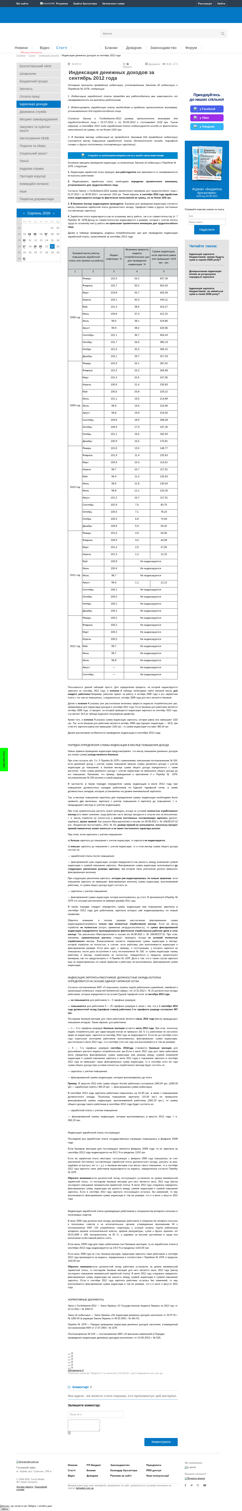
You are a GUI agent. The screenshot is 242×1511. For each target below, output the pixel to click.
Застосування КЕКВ (34, 138)
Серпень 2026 (38, 213)
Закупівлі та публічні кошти (35, 128)
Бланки (111, 48)
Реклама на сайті (120, 1475)
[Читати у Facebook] (187, 1485)
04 (29, 234)
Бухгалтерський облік (35, 66)
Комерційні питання (34, 184)
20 (40, 246)
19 (35, 246)
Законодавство (163, 48)
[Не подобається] (69, 1368)
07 (46, 234)
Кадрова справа (32, 168)
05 (35, 234)
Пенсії (24, 161)
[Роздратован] (69, 1365)
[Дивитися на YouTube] (206, 1485)
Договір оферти (24, 1487)
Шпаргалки (28, 73)
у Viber (204, 117)
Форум (191, 48)
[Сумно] (69, 1362)
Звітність (26, 89)
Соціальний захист (33, 153)
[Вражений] (69, 1359)
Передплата (31, 53)
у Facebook (207, 108)
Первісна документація (37, 199)
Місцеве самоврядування (39, 119)
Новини (21, 48)
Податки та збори (33, 146)
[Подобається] (69, 1354)
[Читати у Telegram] (193, 1485)
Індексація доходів (33, 104)
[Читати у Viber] (200, 1485)
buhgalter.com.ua (85, 1488)
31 (24, 258)
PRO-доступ (153, 1470)
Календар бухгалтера (123, 1470)
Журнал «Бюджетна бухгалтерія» (207, 191)
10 (24, 240)
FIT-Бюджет (86, 46)
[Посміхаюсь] (69, 1357)
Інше (23, 191)
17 (24, 246)
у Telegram (207, 126)
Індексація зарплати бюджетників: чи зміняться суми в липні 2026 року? (206, 291)
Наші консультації (157, 1475)
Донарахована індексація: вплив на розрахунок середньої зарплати (205, 274)
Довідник (134, 48)
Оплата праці (30, 96)
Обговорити (76, 1370)
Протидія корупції (33, 176)
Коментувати (161, 1442)
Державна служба (33, 111)
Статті (61, 48)
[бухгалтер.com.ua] (41, 32)
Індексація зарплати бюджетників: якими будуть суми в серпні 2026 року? (206, 257)
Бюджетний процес (34, 81)
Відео (45, 48)
